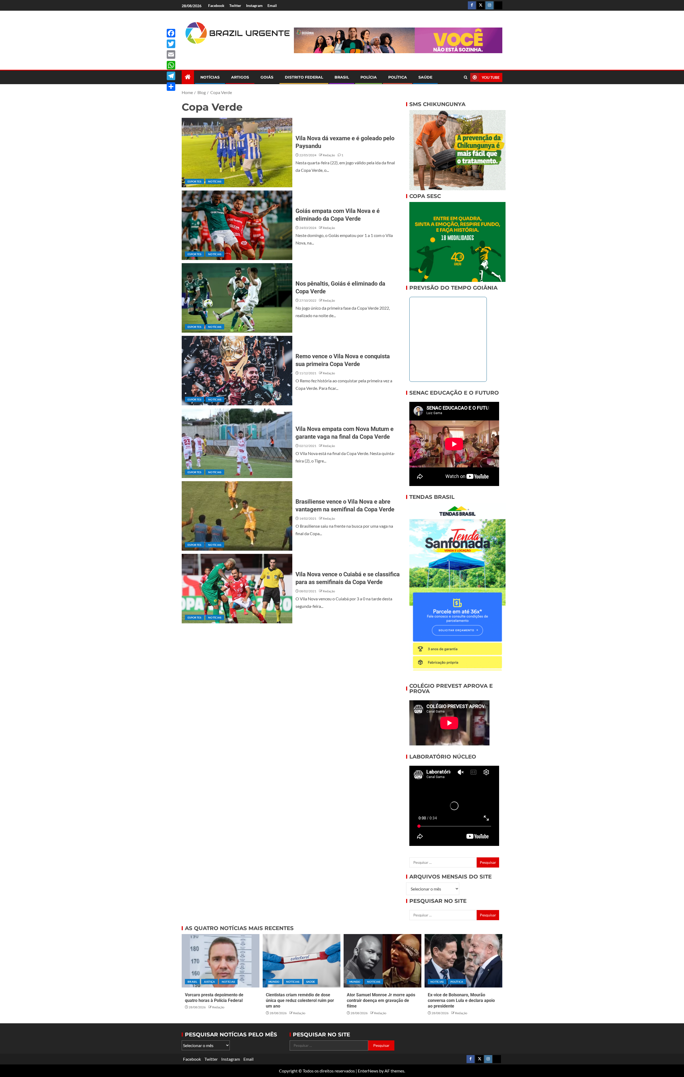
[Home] (188, 77)
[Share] (171, 86)
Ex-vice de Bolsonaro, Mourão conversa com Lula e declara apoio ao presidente (461, 1000)
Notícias (210, 77)
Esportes (194, 181)
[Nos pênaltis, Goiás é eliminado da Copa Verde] (237, 298)
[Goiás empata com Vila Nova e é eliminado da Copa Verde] (237, 225)
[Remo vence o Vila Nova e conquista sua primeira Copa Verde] (237, 370)
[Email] (171, 54)
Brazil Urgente (234, 52)
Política (397, 77)
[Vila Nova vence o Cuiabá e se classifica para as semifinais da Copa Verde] (237, 588)
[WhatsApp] (171, 65)
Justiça (209, 981)
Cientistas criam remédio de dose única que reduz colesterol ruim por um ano (300, 1000)
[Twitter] (171, 43)
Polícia (368, 77)
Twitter (235, 5)
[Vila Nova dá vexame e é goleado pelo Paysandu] (237, 152)
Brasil (342, 77)
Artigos (240, 77)
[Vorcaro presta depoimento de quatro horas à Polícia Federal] (220, 960)
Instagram (254, 5)
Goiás (267, 77)
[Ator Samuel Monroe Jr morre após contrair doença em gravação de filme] (382, 960)
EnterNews (368, 1070)
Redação (329, 155)
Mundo (274, 981)
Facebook (216, 5)
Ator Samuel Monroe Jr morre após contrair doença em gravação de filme (381, 1000)
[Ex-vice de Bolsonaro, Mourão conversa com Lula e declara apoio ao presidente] (463, 960)
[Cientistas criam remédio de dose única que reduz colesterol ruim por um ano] (301, 960)
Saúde (425, 77)
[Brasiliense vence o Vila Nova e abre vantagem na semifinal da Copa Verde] (237, 516)
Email (272, 5)
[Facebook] (171, 33)
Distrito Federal (304, 77)
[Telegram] (171, 76)
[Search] (465, 77)
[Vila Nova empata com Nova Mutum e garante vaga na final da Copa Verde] (237, 443)
